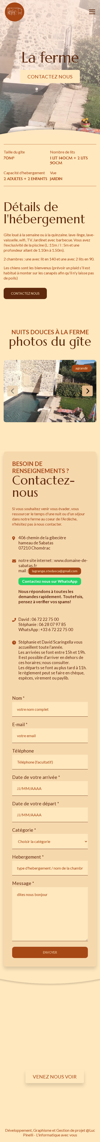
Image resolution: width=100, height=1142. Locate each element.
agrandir (81, 368)
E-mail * (19, 724)
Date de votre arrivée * (36, 777)
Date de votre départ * (35, 803)
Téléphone (23, 751)
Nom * (18, 698)
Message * (23, 883)
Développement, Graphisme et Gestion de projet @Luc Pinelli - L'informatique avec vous (50, 1132)
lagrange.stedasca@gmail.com (54, 571)
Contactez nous (25, 293)
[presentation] (12, 391)
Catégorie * (24, 830)
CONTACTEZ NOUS (50, 76)
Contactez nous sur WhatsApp (49, 581)
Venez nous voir (55, 1076)
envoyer (50, 952)
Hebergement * (28, 857)
